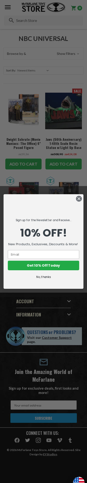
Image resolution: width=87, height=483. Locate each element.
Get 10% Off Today (43, 265)
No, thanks (43, 277)
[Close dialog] (79, 199)
